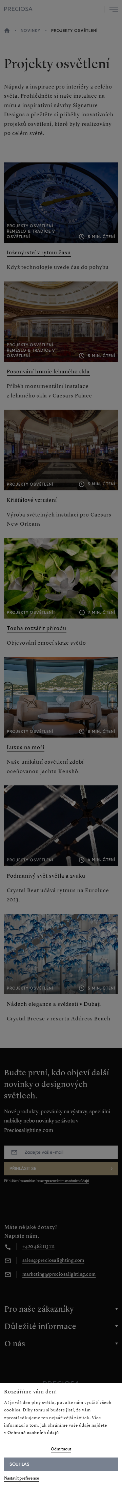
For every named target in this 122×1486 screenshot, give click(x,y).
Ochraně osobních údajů (33, 1432)
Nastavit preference (21, 1478)
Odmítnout (61, 1448)
